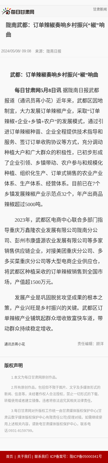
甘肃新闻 (100, 9)
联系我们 (41, 457)
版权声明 (13, 365)
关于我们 (24, 457)
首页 (9, 457)
